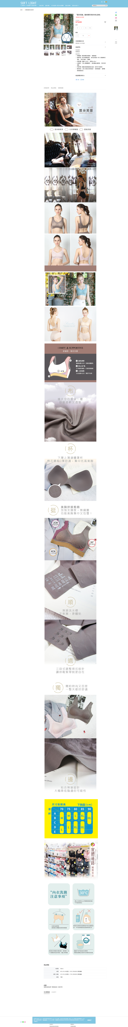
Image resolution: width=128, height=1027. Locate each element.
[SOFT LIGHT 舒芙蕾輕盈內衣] (28, 3)
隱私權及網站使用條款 (54, 1026)
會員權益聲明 (73, 1026)
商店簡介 (51, 1024)
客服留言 (72, 1024)
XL (85, 27)
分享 (78, 79)
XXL (90, 27)
